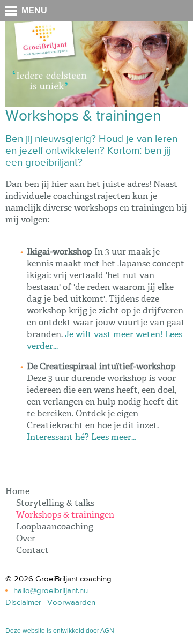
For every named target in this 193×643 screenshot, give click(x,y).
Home (17, 492)
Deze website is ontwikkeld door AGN (59, 630)
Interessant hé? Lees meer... (81, 437)
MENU (34, 10)
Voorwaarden (71, 602)
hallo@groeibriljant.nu (50, 590)
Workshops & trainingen (65, 515)
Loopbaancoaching (54, 527)
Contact (32, 551)
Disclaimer (23, 602)
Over (25, 539)
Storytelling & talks (55, 503)
